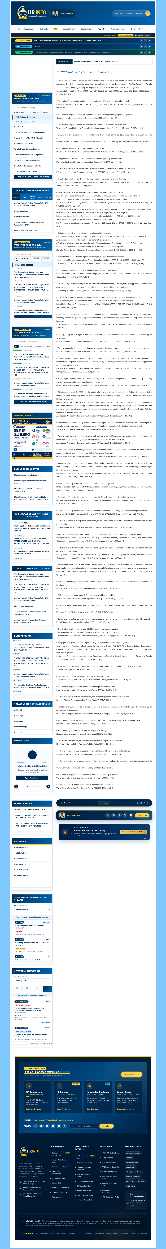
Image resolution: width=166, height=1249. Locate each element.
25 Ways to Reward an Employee (27, 160)
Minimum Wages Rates (85, 1200)
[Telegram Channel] (41, 1126)
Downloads (137, 29)
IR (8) (24, 197)
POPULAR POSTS (32, 569)
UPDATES (19, 569)
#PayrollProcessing (133, 1177)
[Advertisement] (32, 73)
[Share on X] (125, 815)
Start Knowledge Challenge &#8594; (132, 832)
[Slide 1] (142, 838)
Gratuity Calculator (21, 217)
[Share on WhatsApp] (107, 815)
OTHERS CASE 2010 (22, 875)
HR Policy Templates (109, 1172)
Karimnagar (18, 716)
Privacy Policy (99, 1233)
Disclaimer (124, 1233)
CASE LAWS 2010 (21, 870)
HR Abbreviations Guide (23, 143)
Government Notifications (106, 1191)
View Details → (46, 1022)
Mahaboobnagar (20, 727)
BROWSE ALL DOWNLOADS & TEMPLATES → (34, 177)
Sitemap (144, 1233)
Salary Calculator (108, 1158)
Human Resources (26, 29)
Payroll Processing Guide (83, 1175)
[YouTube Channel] (53, 1126)
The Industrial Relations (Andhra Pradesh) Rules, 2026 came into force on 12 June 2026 (31, 311)
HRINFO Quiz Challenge (111, 1153)
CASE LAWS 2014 (21, 853)
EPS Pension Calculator (23, 606)
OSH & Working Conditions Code (58, 1172)
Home (105, 803)
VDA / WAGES (39, 346)
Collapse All (46, 112)
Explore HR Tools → (131, 1074)
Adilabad (18, 710)
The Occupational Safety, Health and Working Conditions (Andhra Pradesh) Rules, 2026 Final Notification (31, 274)
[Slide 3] (146, 838)
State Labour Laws (59, 1197)
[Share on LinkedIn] (119, 815)
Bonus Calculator (21, 211)
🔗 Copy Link (142, 815)
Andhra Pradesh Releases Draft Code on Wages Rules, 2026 (30, 223)
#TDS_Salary (130, 1186)
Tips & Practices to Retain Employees (29, 155)
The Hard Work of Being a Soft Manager (29, 132)
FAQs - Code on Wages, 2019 (25, 230)
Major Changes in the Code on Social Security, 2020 (54, 40)
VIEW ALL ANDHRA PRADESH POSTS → (34, 402)
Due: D (37, 46)
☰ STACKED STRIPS (126, 35)
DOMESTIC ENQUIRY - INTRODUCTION (29, 810)
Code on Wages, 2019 (60, 1154)
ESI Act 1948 (56, 1183)
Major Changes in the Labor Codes (27, 475)
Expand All (36, 112)
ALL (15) (48, 197)
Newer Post (140, 803)
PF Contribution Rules (85, 1181)
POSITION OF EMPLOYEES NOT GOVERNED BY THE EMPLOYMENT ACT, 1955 (31, 824)
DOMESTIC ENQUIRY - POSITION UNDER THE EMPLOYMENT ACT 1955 (32, 816)
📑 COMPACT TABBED (142, 35)
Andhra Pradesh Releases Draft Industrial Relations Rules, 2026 (30, 621)
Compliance (87, 29)
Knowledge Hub (118, 29)
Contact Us (135, 1233)
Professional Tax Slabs (85, 1191)
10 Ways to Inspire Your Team (25, 171)
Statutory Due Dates (84, 1163)
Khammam (18, 721)
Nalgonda (18, 732)
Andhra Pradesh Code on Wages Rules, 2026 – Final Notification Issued (31, 204)
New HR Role (19, 127)
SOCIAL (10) (32, 197)
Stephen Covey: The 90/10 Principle (28, 138)
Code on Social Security (60, 1167)
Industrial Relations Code (59, 1161)
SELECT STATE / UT (20, 905)
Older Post (68, 803)
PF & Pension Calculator (110, 1167)
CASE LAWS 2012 (21, 859)
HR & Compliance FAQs (110, 1197)
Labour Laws (69, 29)
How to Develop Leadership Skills (27, 166)
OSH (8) (40, 197)
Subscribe (105, 1126)
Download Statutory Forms (109, 1177)
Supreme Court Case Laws (110, 1184)
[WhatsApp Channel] (35, 1126)
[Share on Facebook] (131, 815)
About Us (87, 1233)
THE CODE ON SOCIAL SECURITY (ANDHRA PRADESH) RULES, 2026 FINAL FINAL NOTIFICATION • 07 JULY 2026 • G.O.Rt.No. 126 (31, 288)
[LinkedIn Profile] (47, 1126)
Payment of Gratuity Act (61, 1188)
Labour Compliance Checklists (84, 1168)
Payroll (102, 29)
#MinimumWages (132, 1163)
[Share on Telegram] (113, 815)
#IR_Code (141, 1181)
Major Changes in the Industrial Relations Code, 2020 (30, 482)
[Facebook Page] (59, 1126)
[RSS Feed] (65, 1126)
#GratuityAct (130, 1167)
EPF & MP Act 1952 (59, 1178)
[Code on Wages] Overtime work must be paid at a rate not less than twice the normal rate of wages (73, 52)
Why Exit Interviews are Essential (27, 149)
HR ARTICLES (46, 569)
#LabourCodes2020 (133, 1153)
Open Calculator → (32, 778)
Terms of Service (112, 1233)
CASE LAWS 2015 (21, 847)
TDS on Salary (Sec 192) (85, 1195)
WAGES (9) (16, 197)
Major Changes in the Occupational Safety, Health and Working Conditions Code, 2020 (31, 498)
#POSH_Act (130, 1181)
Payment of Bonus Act (60, 1192)
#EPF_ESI (129, 1158)
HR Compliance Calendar (85, 1157)
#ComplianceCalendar (134, 1172)
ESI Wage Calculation (84, 1186)
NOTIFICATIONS (26, 346)
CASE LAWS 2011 (21, 864)
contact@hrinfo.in (137, 1196)
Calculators (46, 29)
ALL (16, 346)
